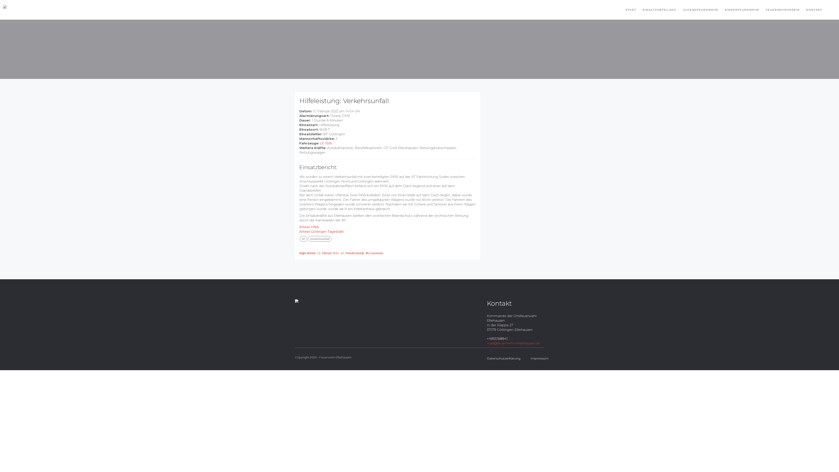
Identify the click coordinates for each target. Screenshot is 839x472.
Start (631, 9)
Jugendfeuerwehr (700, 9)
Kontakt (814, 9)
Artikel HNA (309, 227)
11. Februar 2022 (328, 253)
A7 (303, 239)
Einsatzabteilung (659, 9)
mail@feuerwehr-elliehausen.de (513, 343)
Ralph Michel (307, 253)
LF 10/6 (326, 143)
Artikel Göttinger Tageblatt (321, 231)
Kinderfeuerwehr (742, 9)
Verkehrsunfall (319, 239)
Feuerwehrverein (783, 9)
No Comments (374, 253)
